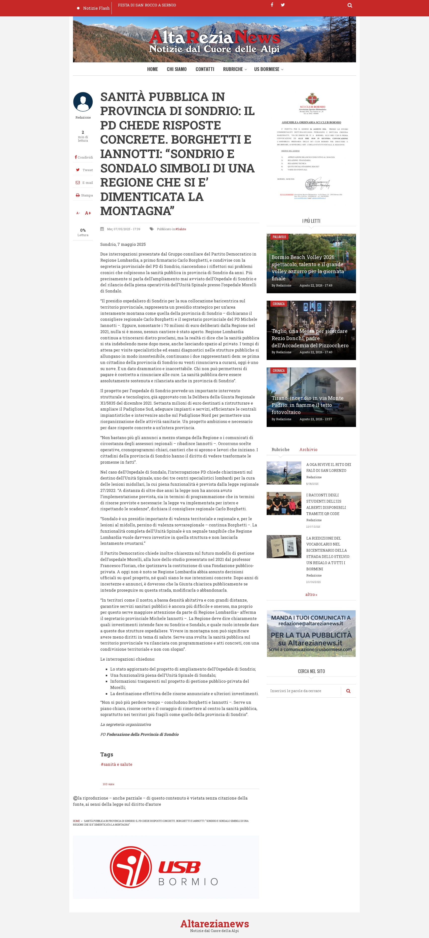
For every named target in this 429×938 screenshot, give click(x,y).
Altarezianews (214, 923)
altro (310, 594)
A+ (88, 212)
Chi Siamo (177, 69)
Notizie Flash (96, 8)
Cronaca (279, 303)
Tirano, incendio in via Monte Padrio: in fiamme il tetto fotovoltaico (308, 405)
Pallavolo (279, 236)
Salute (181, 229)
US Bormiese (266, 69)
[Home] (214, 40)
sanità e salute (118, 764)
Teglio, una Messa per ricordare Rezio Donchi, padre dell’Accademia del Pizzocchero (310, 338)
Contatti (205, 69)
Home (152, 69)
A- (78, 213)
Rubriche (233, 69)
